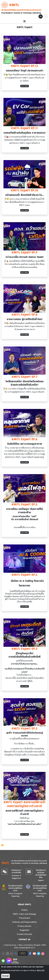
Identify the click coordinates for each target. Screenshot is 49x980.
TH (45, 16)
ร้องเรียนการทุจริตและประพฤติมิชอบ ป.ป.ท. (40, 888)
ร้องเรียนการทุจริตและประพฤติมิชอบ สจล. (40, 873)
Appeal (41, 880)
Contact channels (24, 934)
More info (40, 970)
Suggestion (24, 930)
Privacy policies (24, 926)
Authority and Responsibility (24, 922)
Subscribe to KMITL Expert (2, 845)
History (24, 909)
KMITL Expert (24, 86)
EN (41, 16)
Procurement (24, 917)
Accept (5, 976)
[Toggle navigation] (24, 21)
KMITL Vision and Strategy (24, 914)
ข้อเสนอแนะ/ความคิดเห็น (16, 871)
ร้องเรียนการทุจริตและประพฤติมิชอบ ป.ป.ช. (15, 888)
